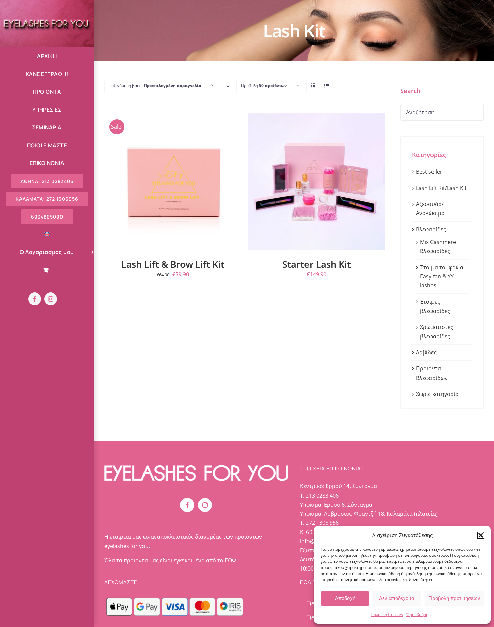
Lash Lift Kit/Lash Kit (441, 188)
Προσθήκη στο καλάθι (147, 182)
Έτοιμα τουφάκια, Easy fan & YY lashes (442, 276)
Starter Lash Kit (316, 264)
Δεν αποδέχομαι (397, 598)
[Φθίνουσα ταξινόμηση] (227, 85)
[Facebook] (187, 505)
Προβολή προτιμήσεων (454, 598)
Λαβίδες (426, 352)
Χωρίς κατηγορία (437, 394)
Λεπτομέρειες (211, 182)
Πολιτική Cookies (387, 614)
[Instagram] (205, 505)
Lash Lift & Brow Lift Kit (172, 264)
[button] (480, 535)
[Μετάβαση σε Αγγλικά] (47, 234)
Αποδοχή (345, 598)
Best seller (429, 171)
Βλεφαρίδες (431, 229)
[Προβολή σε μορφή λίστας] (326, 85)
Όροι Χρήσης (418, 614)
